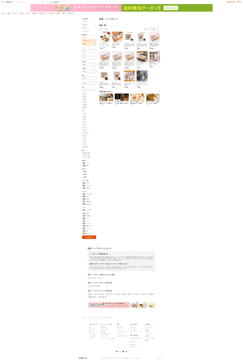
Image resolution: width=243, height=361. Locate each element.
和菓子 (63, 13)
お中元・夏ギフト (102, 296)
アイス (28, 13)
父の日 (129, 294)
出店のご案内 (132, 327)
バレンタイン (136, 294)
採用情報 (147, 340)
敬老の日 (151, 294)
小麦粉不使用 (88, 201)
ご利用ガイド (91, 338)
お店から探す (103, 331)
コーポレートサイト (149, 327)
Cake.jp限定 (87, 215)
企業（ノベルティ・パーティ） (136, 331)
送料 (90, 327)
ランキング (21, 13)
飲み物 (101, 317)
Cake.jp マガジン (133, 346)
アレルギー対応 (51, 13)
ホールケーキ (88, 223)
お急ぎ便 (34, 13)
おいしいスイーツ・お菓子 (94, 286)
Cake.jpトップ (85, 317)
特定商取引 (147, 331)
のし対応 (87, 183)
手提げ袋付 (87, 188)
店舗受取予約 (56, 2)
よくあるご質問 (92, 335)
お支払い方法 (91, 329)
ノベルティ (118, 294)
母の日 (124, 294)
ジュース (100, 278)
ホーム (3, 13)
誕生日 (9, 13)
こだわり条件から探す (104, 333)
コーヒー (94, 278)
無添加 (86, 230)
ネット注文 (50, 2)
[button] (159, 92)
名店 (86, 218)
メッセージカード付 (89, 185)
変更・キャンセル (92, 331)
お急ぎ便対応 (103, 327)
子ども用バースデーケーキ (122, 335)
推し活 (58, 13)
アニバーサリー (110, 294)
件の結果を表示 (89, 237)
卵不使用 (87, 199)
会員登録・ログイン (231, 1)
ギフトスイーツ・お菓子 (99, 294)
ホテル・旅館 (132, 329)
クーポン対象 (88, 209)
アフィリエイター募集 (149, 338)
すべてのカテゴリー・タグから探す (107, 338)
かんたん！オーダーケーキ (122, 331)
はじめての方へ (92, 333)
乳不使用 (87, 196)
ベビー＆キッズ (42, 13)
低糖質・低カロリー (89, 225)
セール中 (87, 162)
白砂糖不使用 (88, 204)
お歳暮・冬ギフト (92, 296)
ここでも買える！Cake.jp (135, 337)
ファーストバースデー (121, 333)
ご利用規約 (147, 335)
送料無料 (87, 165)
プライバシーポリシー (149, 333)
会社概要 (147, 329)
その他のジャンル (93, 317)
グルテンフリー (88, 228)
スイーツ (15, 13)
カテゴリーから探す (104, 329)
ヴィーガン (87, 220)
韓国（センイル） (88, 233)
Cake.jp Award (120, 327)
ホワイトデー (144, 294)
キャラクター (70, 13)
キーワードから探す (104, 335)
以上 (89, 152)
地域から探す (132, 344)
